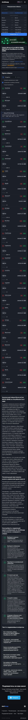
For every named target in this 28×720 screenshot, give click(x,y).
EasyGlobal (7, 257)
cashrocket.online (8, 358)
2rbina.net (7, 308)
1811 (24, 159)
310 (21, 221)
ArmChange (8, 158)
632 (24, 357)
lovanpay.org (7, 271)
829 (24, 88)
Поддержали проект (7, 713)
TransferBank (8, 146)
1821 (24, 196)
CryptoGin (7, 282)
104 (21, 283)
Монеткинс (8, 332)
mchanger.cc (7, 101)
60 (20, 382)
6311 (24, 370)
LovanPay (7, 270)
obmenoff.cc (7, 196)
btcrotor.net (7, 209)
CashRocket (8, 357)
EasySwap (7, 88)
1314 (24, 258)
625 (24, 121)
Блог (15, 713)
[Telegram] (25, 706)
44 (20, 245)
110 (21, 159)
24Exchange (8, 295)
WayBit (6, 183)
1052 (24, 171)
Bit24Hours (7, 133)
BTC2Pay (7, 220)
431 (20, 308)
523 (21, 370)
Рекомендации (20, 67)
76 (21, 196)
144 (24, 146)
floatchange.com (8, 234)
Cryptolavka (8, 245)
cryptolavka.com (8, 246)
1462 (24, 283)
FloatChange (8, 233)
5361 (24, 221)
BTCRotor (7, 208)
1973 (24, 270)
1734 (24, 245)
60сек (6, 369)
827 (24, 183)
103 (20, 100)
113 (21, 171)
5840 (24, 308)
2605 (24, 100)
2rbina (6, 307)
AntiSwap (5, 2)
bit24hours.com (7, 134)
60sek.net (6, 370)
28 (21, 345)
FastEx (6, 171)
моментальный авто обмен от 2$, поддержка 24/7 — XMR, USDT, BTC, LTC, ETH (13, 115)
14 (21, 332)
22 (21, 295)
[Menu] (25, 2)
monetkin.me (7, 345)
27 (21, 121)
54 (20, 270)
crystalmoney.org (8, 122)
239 (24, 345)
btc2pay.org (7, 221)
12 (20, 320)
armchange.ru (7, 159)
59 (24, 295)
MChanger (7, 100)
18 (21, 357)
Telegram (15, 697)
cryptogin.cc (7, 283)
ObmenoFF (7, 195)
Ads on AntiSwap (5, 118)
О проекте (4, 710)
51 (21, 208)
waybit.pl (6, 184)
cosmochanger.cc (8, 383)
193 (24, 332)
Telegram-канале (18, 61)
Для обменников (21, 710)
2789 (24, 320)
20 (21, 88)
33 (21, 183)
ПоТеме (7, 320)
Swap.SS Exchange (9, 113)
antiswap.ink (23, 718)
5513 (24, 233)
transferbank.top (8, 147)
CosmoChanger (8, 382)
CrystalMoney (8, 121)
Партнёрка (20, 713)
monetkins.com (7, 333)
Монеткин (7, 344)
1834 (24, 382)
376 (24, 208)
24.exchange (7, 296)
